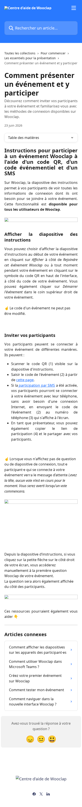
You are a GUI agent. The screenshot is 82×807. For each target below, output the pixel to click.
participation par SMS (36, 385)
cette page (25, 379)
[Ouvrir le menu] (74, 8)
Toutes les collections (19, 53)
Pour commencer (53, 53)
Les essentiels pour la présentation (30, 58)
